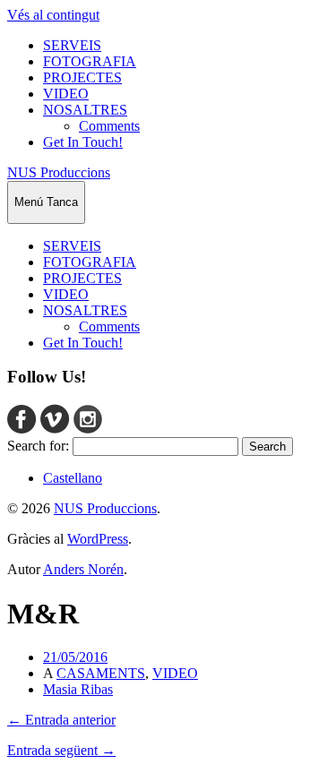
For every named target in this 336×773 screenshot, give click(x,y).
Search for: (38, 445)
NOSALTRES (85, 109)
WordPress (97, 538)
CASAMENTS (100, 673)
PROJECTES (82, 77)
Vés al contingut (53, 14)
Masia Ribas (78, 689)
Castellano (72, 477)
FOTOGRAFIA (89, 61)
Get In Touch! (83, 142)
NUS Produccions (58, 172)
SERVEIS (72, 45)
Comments (109, 125)
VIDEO (66, 93)
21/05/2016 (75, 657)
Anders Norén (83, 569)
